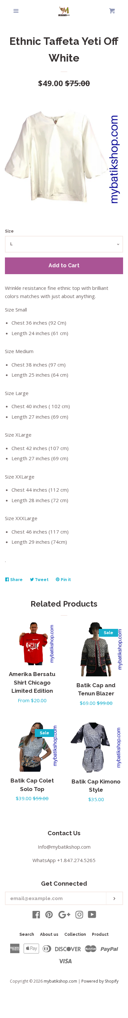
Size (9, 231)
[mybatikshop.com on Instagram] (79, 916)
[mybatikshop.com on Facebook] (36, 916)
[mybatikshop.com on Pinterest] (49, 916)
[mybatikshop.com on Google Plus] (64, 916)
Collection (75, 934)
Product (100, 934)
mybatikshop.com (60, 981)
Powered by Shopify (99, 981)
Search (26, 934)
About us (49, 934)
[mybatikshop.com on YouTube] (92, 916)
